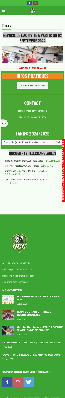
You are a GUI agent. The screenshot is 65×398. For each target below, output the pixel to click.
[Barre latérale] (4, 123)
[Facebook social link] (29, 3)
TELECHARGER (12, 174)
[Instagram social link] (35, 3)
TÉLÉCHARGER (52, 161)
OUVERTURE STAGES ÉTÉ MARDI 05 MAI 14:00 (31, 355)
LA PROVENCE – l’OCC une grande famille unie (31, 342)
